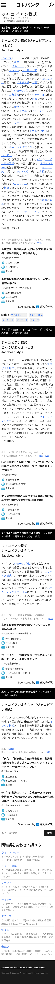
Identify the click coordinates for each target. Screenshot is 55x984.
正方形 (33, 131)
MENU (3, 5)
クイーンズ (38, 110)
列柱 (42, 171)
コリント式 (21, 171)
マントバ (14, 70)
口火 (31, 147)
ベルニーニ (18, 66)
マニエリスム (19, 183)
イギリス (6, 58)
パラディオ (38, 94)
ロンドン (6, 155)
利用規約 (5, 967)
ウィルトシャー (19, 315)
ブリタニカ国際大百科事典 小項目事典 (20, 533)
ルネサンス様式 (18, 147)
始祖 (16, 106)
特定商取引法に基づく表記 (21, 967)
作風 (34, 98)
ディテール (22, 320)
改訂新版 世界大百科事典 (14, 27)
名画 (34, 82)
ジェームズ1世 (22, 563)
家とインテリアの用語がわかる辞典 (19, 692)
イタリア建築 (36, 315)
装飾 (44, 199)
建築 (16, 62)
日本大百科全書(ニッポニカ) (15, 329)
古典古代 (14, 94)
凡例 (47, 455)
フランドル (8, 320)
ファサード (20, 123)
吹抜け (43, 131)
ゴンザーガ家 (29, 70)
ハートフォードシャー (29, 212)
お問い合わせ (39, 967)
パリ (39, 159)
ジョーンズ (20, 90)
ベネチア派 (23, 82)
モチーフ (34, 320)
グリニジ (24, 110)
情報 (39, 242)
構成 (6, 187)
